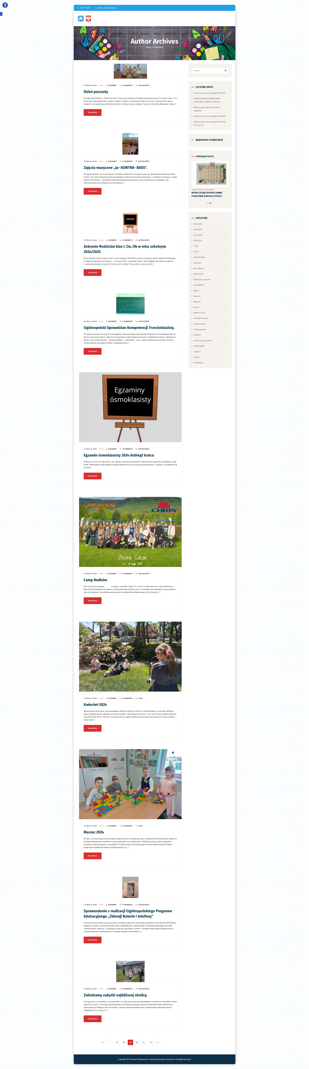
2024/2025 (198, 226)
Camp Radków (95, 580)
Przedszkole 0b (200, 326)
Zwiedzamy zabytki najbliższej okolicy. (115, 995)
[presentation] (192, 199)
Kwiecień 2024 (95, 704)
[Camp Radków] (130, 532)
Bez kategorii (199, 265)
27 (117, 1042)
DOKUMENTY (199, 281)
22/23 (140, 698)
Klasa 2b (197, 298)
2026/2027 (198, 237)
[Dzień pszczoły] (130, 71)
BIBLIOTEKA (198, 270)
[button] (1, 14)
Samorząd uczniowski (202, 337)
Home (148, 47)
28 (124, 1042)
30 (137, 1042)
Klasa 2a (197, 292)
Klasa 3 (197, 303)
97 (151, 1042)
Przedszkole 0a (200, 320)
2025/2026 (198, 231)
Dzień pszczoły (96, 92)
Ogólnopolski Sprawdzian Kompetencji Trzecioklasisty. (129, 328)
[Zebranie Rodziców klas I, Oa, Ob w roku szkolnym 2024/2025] (130, 222)
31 (144, 1042)
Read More (92, 112)
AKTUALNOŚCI (143, 85)
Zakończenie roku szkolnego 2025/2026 (210, 116)
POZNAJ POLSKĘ (201, 315)
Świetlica (197, 348)
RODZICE (197, 331)
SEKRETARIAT (199, 342)
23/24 (196, 248)
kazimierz (112, 85)
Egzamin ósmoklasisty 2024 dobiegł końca (119, 455)
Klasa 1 (197, 287)
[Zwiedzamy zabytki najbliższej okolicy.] (130, 971)
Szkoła (196, 353)
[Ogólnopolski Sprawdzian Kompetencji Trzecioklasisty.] (130, 304)
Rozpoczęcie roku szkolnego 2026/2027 (210, 93)
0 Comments (127, 85)
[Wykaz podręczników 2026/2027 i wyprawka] (210, 172)
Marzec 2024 (94, 832)
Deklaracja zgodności (202, 276)
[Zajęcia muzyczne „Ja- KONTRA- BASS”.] (130, 144)
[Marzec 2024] (130, 784)
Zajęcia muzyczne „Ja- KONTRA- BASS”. (115, 167)
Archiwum (198, 259)
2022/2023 (198, 220)
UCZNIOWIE (198, 359)
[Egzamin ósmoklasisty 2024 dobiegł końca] (130, 407)
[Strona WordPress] (85, 18)
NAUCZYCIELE (199, 309)
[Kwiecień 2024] (130, 657)
